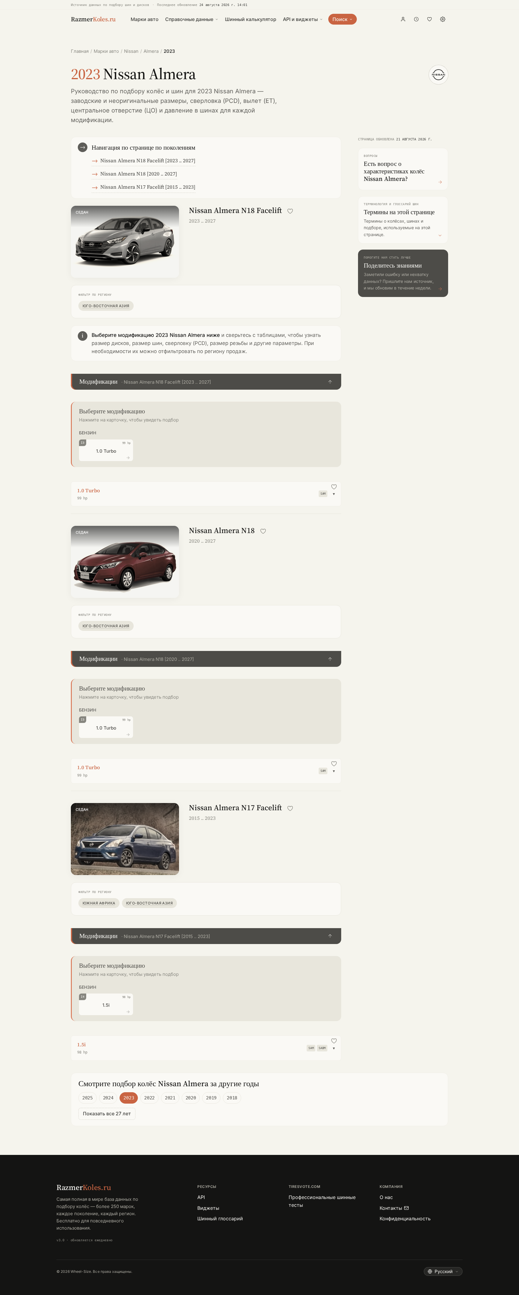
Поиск (340, 19)
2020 (191, 1098)
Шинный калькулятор (250, 19)
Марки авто (145, 19)
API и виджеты (300, 19)
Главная (80, 51)
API (201, 1197)
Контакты (391, 1208)
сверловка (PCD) (215, 100)
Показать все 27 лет (107, 1114)
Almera (151, 51)
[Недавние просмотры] (416, 19)
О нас (386, 1197)
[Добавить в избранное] (290, 211)
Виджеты (208, 1208)
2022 (149, 1098)
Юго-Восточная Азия (106, 306)
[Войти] (403, 19)
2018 (232, 1098)
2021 (170, 1098)
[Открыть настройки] (442, 19)
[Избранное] (429, 19)
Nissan (131, 51)
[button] (206, 382)
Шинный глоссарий (220, 1219)
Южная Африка (99, 903)
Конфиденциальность (405, 1219)
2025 (87, 1098)
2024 (108, 1098)
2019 (211, 1098)
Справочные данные (189, 19)
